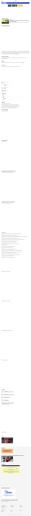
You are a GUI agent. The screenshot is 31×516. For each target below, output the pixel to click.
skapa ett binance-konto (4, 103)
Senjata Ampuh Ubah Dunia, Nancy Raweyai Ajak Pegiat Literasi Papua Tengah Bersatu (12, 250)
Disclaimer (12, 506)
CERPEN (3, 96)
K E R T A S (10, 103)
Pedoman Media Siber (4, 506)
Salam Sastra (4, 232)
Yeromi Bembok (3, 105)
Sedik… (5, 85)
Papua (3, 97)
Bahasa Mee (5, 84)
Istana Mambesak (6, 400)
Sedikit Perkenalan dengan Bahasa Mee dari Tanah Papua (13, 106)
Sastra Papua (4, 98)
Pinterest (21, 510)
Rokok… (5, 88)
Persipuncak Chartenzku (4, 244)
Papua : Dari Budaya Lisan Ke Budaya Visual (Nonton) (8, 255)
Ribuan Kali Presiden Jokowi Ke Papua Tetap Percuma (12, 104)
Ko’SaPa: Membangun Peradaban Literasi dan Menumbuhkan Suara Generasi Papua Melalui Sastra (13, 239)
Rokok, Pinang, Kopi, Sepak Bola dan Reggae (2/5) (12, 105)
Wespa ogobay (3, 104)
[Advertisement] (15, 12)
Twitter (12, 510)
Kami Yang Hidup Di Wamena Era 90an (9, 394)
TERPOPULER (3, 65)
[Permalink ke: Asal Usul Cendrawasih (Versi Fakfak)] (15, 74)
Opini (4, 90)
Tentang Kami (3, 505)
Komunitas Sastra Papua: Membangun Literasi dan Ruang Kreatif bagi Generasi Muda (11, 233)
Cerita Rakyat (3, 82)
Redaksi (21, 505)
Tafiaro (5, 87)
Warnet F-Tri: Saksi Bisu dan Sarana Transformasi (7, 247)
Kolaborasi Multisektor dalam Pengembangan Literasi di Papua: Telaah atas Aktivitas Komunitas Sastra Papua (14, 236)
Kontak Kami (12, 505)
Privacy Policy (21, 506)
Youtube (3, 511)
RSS (11, 511)
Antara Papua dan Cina (7, 397)
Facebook (3, 510)
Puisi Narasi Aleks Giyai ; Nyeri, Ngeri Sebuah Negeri (11, 107)
